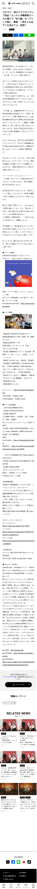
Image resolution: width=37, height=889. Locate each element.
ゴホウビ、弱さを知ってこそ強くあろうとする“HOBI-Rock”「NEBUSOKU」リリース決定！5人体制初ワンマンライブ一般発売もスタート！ (28, 740)
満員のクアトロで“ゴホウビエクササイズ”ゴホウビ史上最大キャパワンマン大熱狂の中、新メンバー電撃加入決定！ (9, 804)
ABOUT (7, 872)
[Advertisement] (18, 834)
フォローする (20, 684)
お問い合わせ (9, 879)
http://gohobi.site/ (17, 650)
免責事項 (23, 876)
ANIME (22, 797)
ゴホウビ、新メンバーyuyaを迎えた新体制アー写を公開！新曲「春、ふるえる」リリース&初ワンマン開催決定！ (28, 772)
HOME (4, 8)
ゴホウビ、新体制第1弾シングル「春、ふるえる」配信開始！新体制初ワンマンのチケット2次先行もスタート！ (9, 772)
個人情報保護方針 (10, 876)
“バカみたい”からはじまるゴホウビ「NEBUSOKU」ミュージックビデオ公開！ (9, 739)
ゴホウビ (6, 677)
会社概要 (23, 872)
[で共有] (7, 35)
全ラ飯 (14, 677)
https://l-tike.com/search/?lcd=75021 (16, 526)
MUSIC (10, 8)
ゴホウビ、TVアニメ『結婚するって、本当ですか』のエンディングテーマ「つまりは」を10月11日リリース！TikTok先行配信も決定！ (28, 804)
